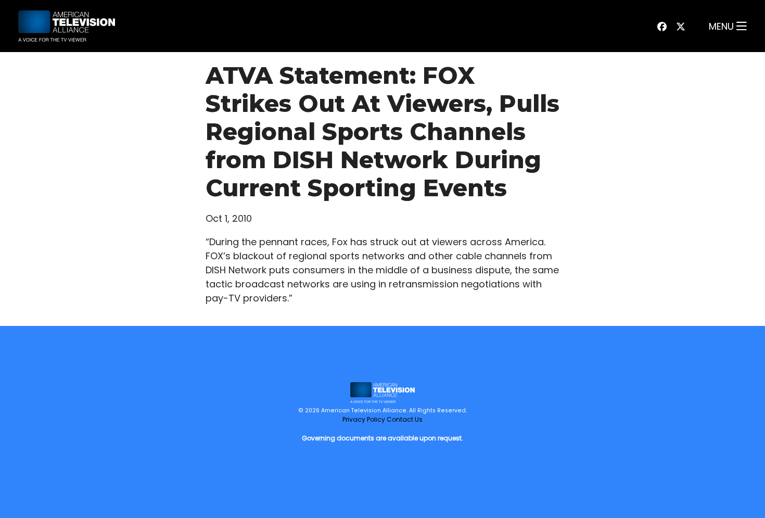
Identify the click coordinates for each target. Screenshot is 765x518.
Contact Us (405, 419)
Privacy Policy (363, 419)
